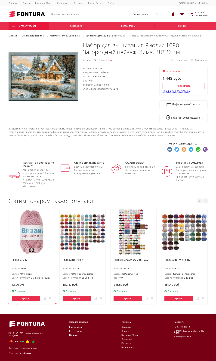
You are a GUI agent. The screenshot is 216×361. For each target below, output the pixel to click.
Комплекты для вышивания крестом (104, 35)
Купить (26, 298)
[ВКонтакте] (169, 149)
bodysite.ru (26, 353)
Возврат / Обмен (43, 3)
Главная (13, 35)
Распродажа (75, 25)
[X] (176, 149)
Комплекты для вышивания (64, 35)
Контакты (78, 3)
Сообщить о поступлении (176, 90)
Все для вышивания (32, 35)
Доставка (13, 3)
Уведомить (183, 85)
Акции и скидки (134, 162)
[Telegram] (191, 149)
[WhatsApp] (198, 149)
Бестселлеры (128, 25)
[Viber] (205, 149)
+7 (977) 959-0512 (182, 326)
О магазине (63, 3)
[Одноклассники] (184, 149)
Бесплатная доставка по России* (38, 164)
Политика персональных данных (23, 348)
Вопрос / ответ (95, 3)
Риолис (110, 60)
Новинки (181, 25)
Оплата (27, 3)
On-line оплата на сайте (89, 162)
